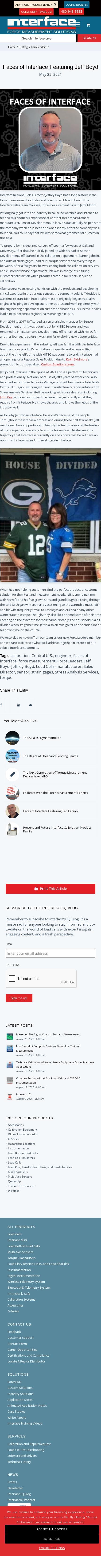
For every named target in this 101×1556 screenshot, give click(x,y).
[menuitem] (75, 24)
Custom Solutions (20, 1388)
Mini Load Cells (18, 1172)
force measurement (37, 661)
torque (6, 677)
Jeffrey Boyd (22, 666)
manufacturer (69, 666)
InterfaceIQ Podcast (21, 1500)
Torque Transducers (21, 1186)
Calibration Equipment (22, 1130)
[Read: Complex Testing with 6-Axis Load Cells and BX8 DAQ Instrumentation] (10, 1081)
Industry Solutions (20, 1394)
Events (12, 1482)
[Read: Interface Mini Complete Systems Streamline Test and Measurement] (10, 1048)
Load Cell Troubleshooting (26, 1450)
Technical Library (19, 1462)
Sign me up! (19, 998)
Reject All (52, 1539)
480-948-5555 (71, 11)
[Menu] (73, 24)
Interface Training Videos (25, 1423)
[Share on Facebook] (1, 705)
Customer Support (21, 1337)
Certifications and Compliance (28, 1355)
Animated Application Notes (27, 1405)
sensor (23, 672)
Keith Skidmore (76, 359)
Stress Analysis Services (76, 672)
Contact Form (17, 1344)
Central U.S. (42, 655)
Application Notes (20, 1400)
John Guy (6, 397)
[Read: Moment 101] (10, 1097)
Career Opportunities (22, 1349)
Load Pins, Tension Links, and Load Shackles (38, 1264)
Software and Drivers (22, 1455)
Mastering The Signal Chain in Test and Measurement (48, 1034)
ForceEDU (14, 1382)
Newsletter (15, 1488)
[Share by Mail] (30, 705)
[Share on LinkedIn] (18, 705)
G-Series (13, 1139)
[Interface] (42, 24)
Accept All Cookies (51, 1529)
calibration (20, 655)
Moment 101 (23, 1094)
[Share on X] (6, 705)
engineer (63, 655)
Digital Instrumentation (23, 1134)
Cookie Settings (52, 1548)
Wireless (13, 1191)
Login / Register (77, 4)
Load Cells (45, 666)
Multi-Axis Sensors (20, 1177)
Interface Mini (17, 1240)
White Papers (17, 1417)
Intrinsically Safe (19, 1293)
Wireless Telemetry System (26, 1281)
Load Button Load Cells (23, 1153)
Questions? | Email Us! (36, 11)
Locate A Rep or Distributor (26, 1361)
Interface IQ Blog (19, 1494)
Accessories (16, 1125)
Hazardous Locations (21, 1144)
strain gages (42, 672)
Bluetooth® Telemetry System (29, 1287)
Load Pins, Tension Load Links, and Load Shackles (40, 1167)
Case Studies (16, 1411)
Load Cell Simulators (21, 1158)
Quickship (14, 1181)
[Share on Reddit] (24, 705)
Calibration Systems (21, 1299)
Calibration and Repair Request (29, 1444)
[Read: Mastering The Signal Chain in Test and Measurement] (10, 1037)
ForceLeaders (69, 661)
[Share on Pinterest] (12, 705)
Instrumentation (18, 1148)
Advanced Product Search (34, 4)
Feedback (14, 1332)
